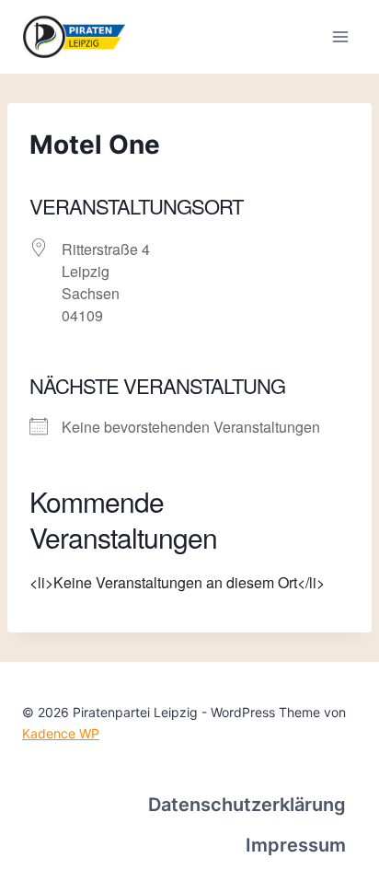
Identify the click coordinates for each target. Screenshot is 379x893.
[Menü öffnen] (340, 36)
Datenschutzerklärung (247, 805)
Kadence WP (60, 733)
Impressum (296, 845)
